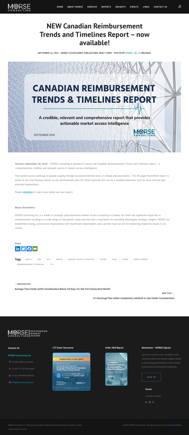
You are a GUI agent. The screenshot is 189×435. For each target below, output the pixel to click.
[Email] (35, 248)
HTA (48, 259)
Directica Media (175, 425)
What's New (105, 53)
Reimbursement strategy (30, 264)
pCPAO (125, 259)
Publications (91, 53)
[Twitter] (23, 248)
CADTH (28, 259)
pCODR (103, 259)
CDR (39, 259)
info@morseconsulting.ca (22, 382)
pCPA (114, 259)
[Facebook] (29, 248)
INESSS (59, 259)
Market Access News (72, 53)
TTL (52, 264)
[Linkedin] (17, 248)
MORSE (129, 53)
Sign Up (151, 377)
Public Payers (141, 259)
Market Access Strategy (81, 259)
